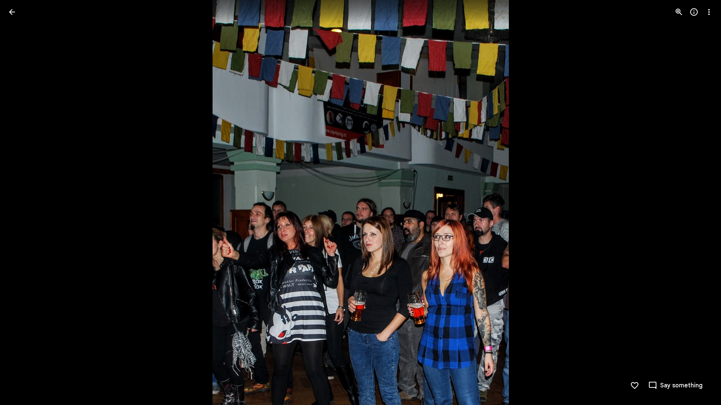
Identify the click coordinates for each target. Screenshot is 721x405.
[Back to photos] (12, 12)
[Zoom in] (678, 12)
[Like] (634, 385)
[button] (21, 202)
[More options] (708, 12)
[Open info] (693, 12)
